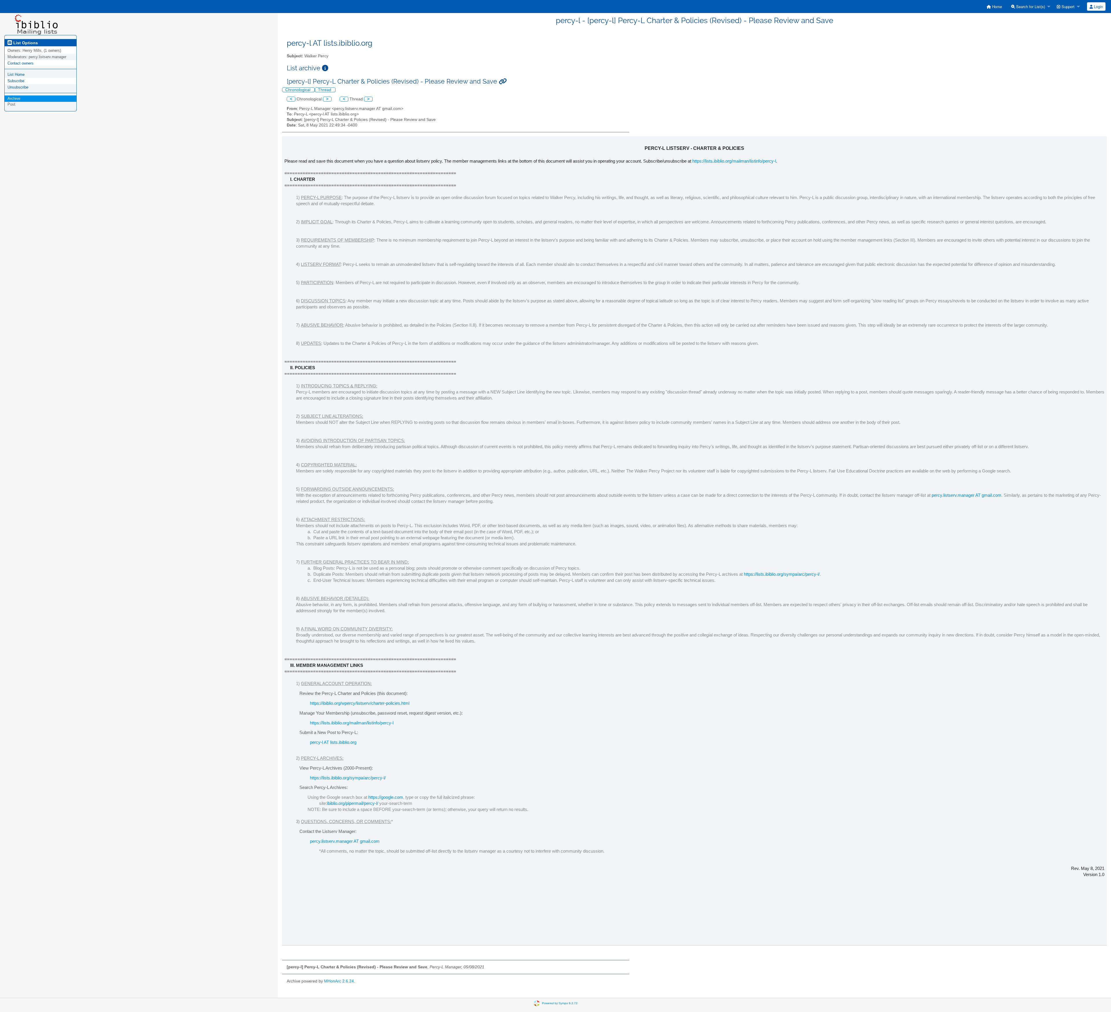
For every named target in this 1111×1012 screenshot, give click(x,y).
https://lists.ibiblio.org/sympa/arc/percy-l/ (782, 574)
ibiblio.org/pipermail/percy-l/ (352, 803)
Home (996, 6)
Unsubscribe (18, 87)
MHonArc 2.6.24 (339, 981)
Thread (325, 90)
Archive (14, 98)
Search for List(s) (1030, 6)
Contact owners (21, 63)
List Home (16, 74)
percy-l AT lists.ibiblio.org (333, 742)
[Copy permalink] (503, 81)
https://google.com (385, 797)
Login (1098, 6)
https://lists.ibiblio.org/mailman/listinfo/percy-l (734, 161)
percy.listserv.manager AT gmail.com (966, 495)
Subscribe (16, 81)
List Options (25, 43)
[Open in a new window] (325, 68)
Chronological (298, 90)
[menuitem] (994, 6)
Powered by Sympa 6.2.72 (559, 1002)
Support (1067, 6)
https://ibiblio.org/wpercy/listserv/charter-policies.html (359, 703)
